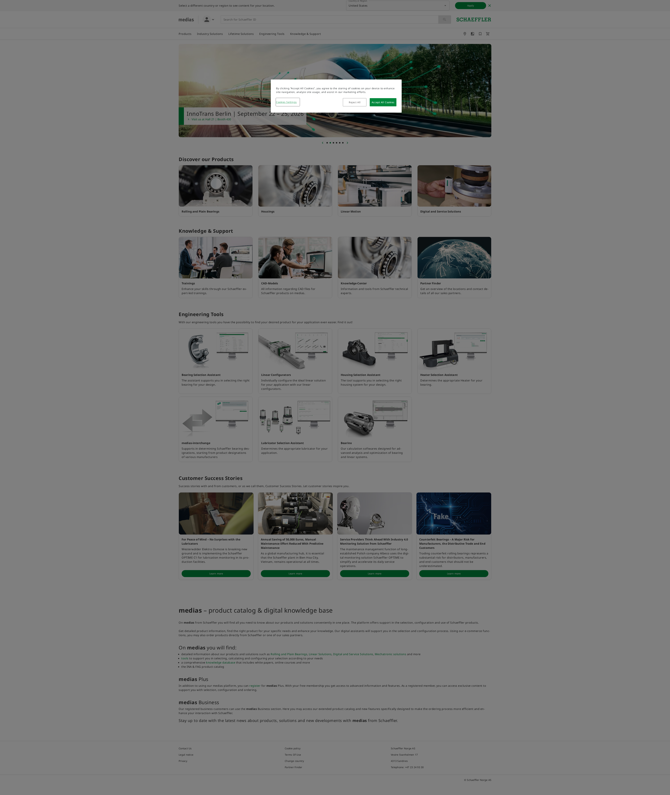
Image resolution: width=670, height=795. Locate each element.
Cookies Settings (286, 102)
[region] (336, 96)
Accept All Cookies (383, 102)
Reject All (355, 102)
